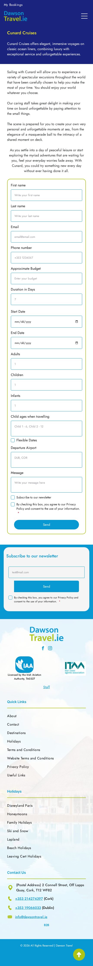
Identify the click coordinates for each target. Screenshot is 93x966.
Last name (18, 206)
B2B (46, 925)
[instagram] (50, 648)
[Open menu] (84, 16)
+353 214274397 (29, 898)
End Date (17, 332)
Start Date (18, 311)
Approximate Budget (26, 268)
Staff (46, 687)
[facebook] (43, 648)
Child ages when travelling (30, 416)
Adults (15, 354)
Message (17, 472)
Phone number (21, 247)
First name (18, 185)
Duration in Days (23, 289)
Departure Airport (23, 447)
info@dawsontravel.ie (31, 916)
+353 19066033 (28, 907)
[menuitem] (13, 4)
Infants (15, 395)
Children (17, 374)
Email (15, 226)
